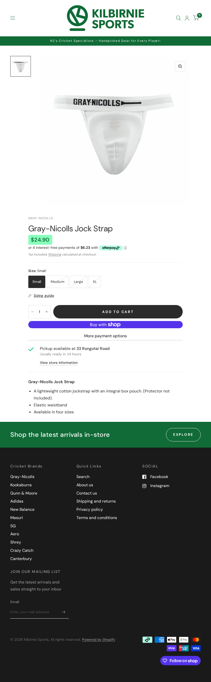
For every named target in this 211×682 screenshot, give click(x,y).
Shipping (54, 254)
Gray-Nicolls (22, 476)
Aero (14, 534)
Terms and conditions (96, 517)
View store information (59, 363)
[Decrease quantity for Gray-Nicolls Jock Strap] (32, 311)
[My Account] (187, 18)
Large (78, 281)
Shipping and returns (96, 501)
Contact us (86, 493)
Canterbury (21, 558)
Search (83, 476)
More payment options (105, 336)
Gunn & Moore (23, 493)
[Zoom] (180, 66)
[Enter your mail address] (63, 612)
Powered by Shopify (98, 639)
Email (14, 601)
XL (95, 281)
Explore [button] (183, 434)
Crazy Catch (21, 550)
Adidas (16, 501)
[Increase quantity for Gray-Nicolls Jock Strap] (46, 311)
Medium (57, 281)
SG (13, 526)
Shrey (15, 542)
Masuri (16, 517)
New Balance (22, 509)
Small (36, 281)
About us (84, 485)
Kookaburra (21, 485)
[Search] (178, 18)
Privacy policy (89, 509)
